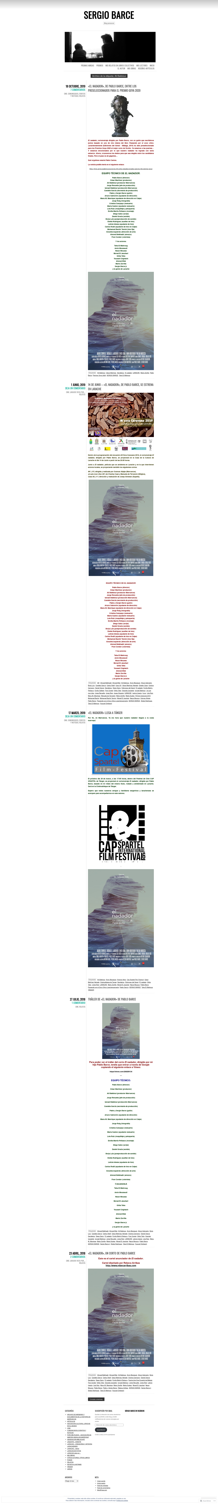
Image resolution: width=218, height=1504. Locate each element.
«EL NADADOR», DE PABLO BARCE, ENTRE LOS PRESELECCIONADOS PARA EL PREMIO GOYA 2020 (114, 88)
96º (98, 683)
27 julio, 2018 (77, 999)
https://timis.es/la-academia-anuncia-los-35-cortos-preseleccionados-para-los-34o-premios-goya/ (120, 169)
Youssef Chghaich (106, 703)
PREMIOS (99, 65)
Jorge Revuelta (100, 693)
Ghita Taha (117, 690)
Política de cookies (122, 1500)
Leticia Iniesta (137, 693)
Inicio (152, 65)
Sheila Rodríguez (146, 701)
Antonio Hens (121, 980)
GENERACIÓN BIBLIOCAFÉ (76, 1439)
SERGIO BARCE (112, 375)
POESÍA (69, 1460)
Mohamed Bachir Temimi (108, 698)
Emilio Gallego (99, 690)
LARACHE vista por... (77, 392)
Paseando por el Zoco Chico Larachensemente (112, 701)
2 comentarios (77, 1256)
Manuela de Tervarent (108, 696)
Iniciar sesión (101, 1483)
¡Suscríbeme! (101, 1430)
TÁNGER (91, 990)
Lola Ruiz (150, 693)
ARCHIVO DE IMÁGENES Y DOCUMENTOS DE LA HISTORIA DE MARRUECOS (78, 1416)
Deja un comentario (75, 388)
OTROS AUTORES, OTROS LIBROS (78, 1458)
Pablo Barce (92, 701)
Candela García (101, 685)
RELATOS (82, 96)
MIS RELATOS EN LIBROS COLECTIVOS (119, 65)
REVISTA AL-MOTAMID (74, 1464)
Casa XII (118, 685)
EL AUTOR (121, 68)
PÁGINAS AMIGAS (87, 65)
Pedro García (124, 987)
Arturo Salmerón (146, 683)
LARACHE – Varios (73, 1448)
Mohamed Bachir (93, 698)
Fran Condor (109, 690)
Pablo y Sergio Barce (110, 1388)
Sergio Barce (109, 14)
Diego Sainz (117, 688)
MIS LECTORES (141, 65)
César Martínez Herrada (130, 685)
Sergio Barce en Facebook (134, 1410)
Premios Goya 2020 (99, 375)
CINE (65, 93)
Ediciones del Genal (128, 688)
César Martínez (111, 373)
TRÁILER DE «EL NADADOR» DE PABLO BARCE (112, 999)
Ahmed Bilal (116, 683)
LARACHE (136, 373)
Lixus (144, 693)
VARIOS (69, 1469)
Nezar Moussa (135, 698)
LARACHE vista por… (74, 1453)
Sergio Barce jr (105, 1244)
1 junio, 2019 (78, 385)
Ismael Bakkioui (140, 690)
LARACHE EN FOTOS (74, 1451)
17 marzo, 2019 (77, 713)
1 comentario (78, 1002)
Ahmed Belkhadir (105, 683)
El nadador (128, 373)
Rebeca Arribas (123, 1388)
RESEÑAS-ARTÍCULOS (146, 68)
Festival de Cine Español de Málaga (140, 1380)
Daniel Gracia (99, 688)
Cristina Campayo (134, 1234)
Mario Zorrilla (145, 373)
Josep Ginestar (119, 693)
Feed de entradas (102, 1485)
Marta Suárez (130, 696)
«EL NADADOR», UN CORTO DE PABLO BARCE (111, 1253)
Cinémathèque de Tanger (108, 982)
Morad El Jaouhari (123, 698)
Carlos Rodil (111, 685)
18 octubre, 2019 (75, 86)
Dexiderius (120, 373)
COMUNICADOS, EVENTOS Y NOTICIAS (76, 94)
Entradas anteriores (96, 1399)
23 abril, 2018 (77, 1253)
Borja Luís (91, 685)
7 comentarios (78, 89)
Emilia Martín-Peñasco (120, 1236)
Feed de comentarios (103, 1488)
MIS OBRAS (131, 68)
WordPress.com (102, 1490)
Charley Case (143, 685)
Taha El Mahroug (124, 375)
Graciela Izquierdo (128, 690)
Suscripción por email (103, 1410)
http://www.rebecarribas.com (121, 1265)
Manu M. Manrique (94, 696)
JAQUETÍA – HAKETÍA (74, 1442)
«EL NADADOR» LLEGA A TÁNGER (105, 713)
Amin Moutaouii (135, 683)
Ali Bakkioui (101, 373)
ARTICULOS (71, 1421)
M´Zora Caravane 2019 (142, 696)
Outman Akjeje (145, 698)
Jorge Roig (109, 693)
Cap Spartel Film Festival (135, 980)
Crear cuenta (101, 1481)
